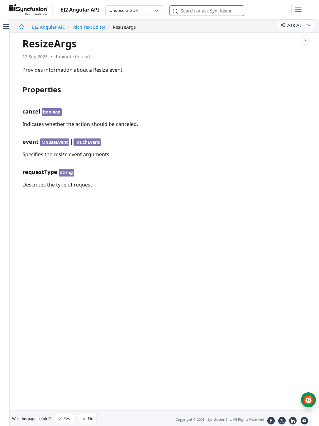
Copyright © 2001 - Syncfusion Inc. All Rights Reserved (220, 419)
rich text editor (89, 27)
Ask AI (294, 25)
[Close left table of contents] (5, 25)
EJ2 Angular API (49, 27)
